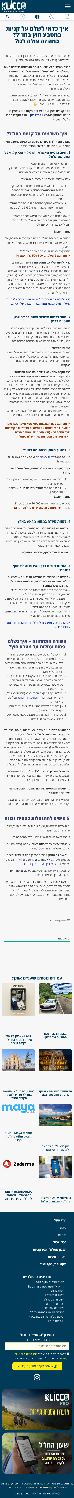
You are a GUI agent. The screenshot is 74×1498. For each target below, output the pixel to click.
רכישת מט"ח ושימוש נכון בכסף (46, 1316)
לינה (63, 1227)
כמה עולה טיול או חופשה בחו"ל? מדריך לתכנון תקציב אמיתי (18, 1094)
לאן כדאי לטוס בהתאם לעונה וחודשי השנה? (55, 1147)
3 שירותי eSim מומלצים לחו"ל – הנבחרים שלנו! (55, 1199)
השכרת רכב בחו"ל (54, 1299)
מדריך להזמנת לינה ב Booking (46, 1286)
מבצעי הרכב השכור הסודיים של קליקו (55, 1035)
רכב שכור (59, 1242)
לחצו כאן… (34, 115)
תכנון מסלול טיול (55, 1304)
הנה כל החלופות (29, 697)
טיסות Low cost (54, 1295)
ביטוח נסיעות (57, 1257)
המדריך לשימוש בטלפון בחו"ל (47, 1312)
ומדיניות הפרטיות (33, 1487)
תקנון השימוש (49, 1487)
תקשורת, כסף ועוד (53, 1264)
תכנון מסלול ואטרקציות (49, 1249)
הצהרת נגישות (15, 1487)
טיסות (62, 1235)
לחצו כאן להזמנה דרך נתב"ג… (38, 864)
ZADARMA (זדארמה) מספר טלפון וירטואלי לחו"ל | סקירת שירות (18, 1195)
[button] (67, 6)
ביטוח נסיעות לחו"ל (53, 1308)
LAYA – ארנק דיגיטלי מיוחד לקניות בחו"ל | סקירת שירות (18, 1039)
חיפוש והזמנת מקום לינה (50, 1282)
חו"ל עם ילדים (56, 1321)
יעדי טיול (60, 1220)
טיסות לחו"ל (57, 1291)
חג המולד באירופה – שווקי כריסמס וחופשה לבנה (55, 1093)
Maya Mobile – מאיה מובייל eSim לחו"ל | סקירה (19, 1136)
